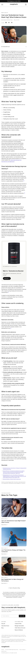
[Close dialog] (2, 2)
